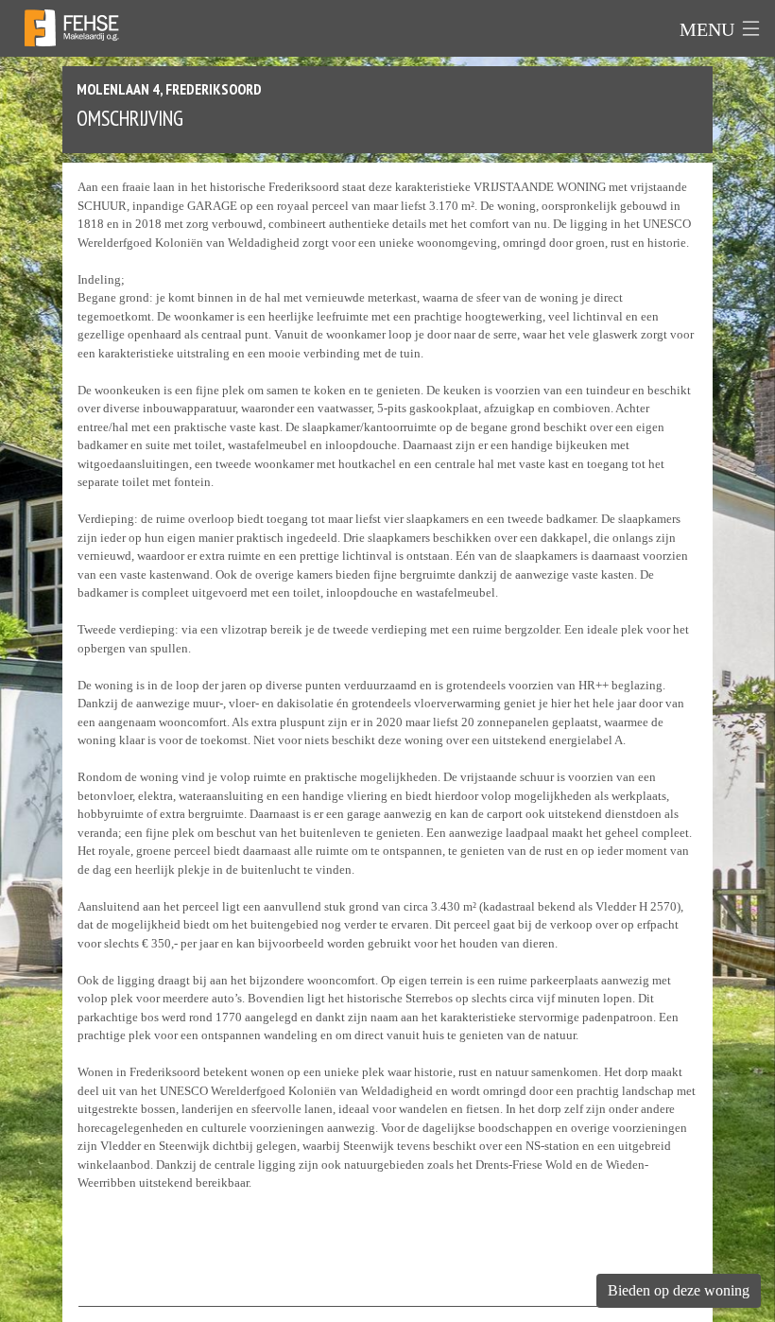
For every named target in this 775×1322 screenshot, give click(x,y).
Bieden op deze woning (678, 1290)
